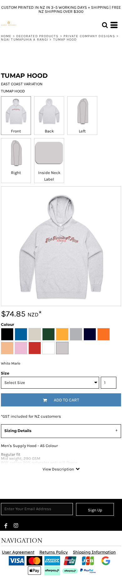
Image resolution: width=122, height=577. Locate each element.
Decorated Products (37, 36)
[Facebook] (6, 525)
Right (16, 172)
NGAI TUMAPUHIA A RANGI (24, 39)
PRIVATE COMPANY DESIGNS (89, 36)
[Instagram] (16, 525)
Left (82, 131)
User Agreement (18, 552)
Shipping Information (94, 552)
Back (49, 131)
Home (6, 36)
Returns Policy (53, 552)
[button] (105, 25)
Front (16, 131)
